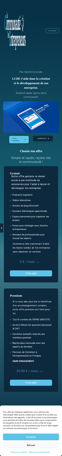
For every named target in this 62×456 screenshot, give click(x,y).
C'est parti (31, 273)
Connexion (52, 31)
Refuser (31, 445)
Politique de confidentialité (39, 452)
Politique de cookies (19, 452)
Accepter (31, 437)
